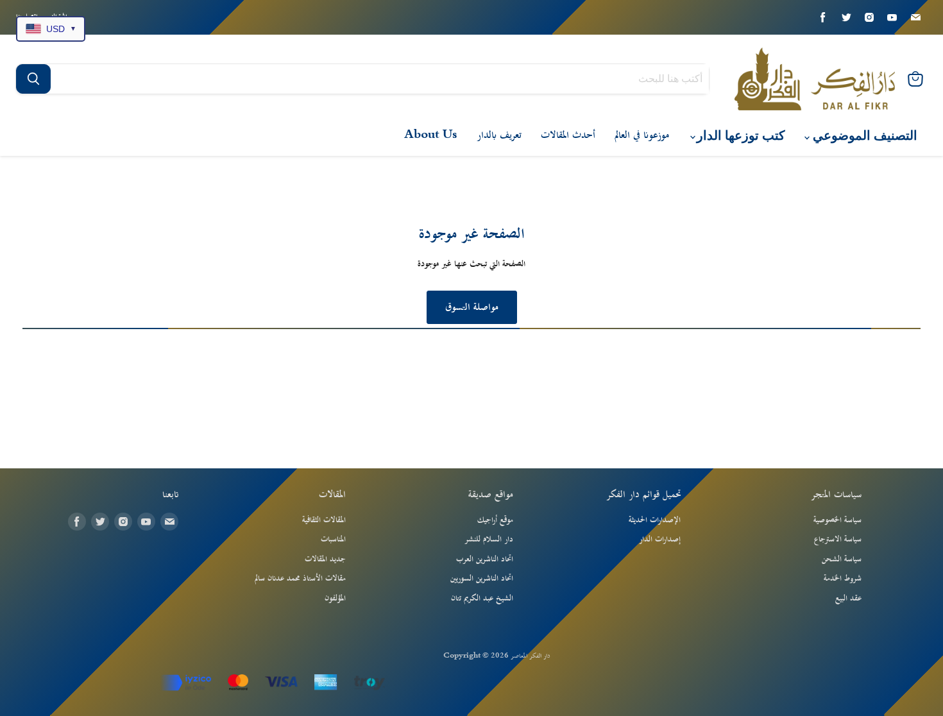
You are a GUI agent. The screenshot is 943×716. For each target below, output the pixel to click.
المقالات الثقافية (324, 520)
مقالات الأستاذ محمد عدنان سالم (300, 578)
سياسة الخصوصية (837, 520)
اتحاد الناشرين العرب (484, 559)
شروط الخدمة (843, 578)
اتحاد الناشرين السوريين (481, 578)
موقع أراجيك (495, 520)
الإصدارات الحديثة (655, 520)
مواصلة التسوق (471, 307)
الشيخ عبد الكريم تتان (482, 598)
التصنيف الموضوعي (863, 135)
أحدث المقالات (568, 135)
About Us (430, 135)
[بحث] (33, 79)
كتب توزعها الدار (739, 135)
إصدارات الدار (660, 539)
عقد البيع (848, 598)
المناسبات (333, 539)
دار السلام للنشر (488, 539)
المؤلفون (335, 598)
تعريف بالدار (499, 135)
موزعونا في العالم (642, 135)
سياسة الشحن (842, 559)
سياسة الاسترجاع (838, 539)
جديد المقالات (325, 559)
